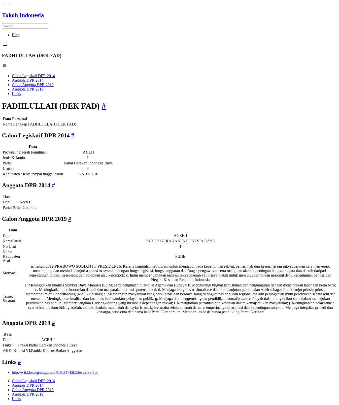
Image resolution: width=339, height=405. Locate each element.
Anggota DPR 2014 (27, 80)
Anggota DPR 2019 (27, 89)
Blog (16, 35)
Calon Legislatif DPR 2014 (33, 76)
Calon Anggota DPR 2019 (33, 85)
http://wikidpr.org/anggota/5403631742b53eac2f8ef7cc (55, 372)
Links (16, 94)
